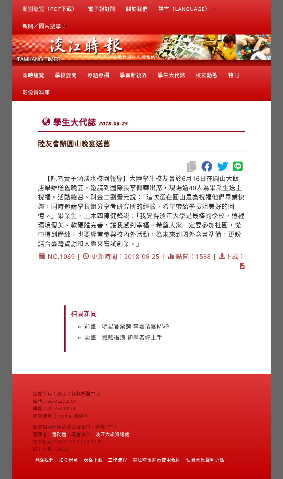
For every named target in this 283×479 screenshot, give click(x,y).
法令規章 (68, 460)
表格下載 (93, 460)
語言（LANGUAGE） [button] (185, 8)
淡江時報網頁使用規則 (157, 460)
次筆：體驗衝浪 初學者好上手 (124, 337)
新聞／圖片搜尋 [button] (42, 25)
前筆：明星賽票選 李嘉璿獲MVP (127, 326)
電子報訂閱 (102, 8)
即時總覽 (33, 74)
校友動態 (207, 74)
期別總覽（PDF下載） (50, 8)
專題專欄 (98, 74)
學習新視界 (133, 74)
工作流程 (117, 460)
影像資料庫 (36, 92)
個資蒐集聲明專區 (205, 460)
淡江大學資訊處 (112, 434)
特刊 (233, 74)
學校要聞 (66, 74)
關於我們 (137, 8)
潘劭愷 (59, 434)
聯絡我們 (44, 460)
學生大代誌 (171, 74)
